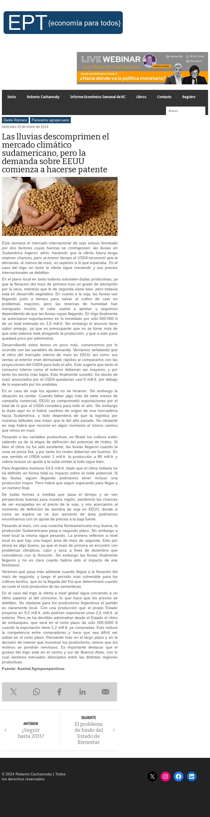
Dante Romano (15, 120)
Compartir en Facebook (59, 691)
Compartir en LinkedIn (82, 691)
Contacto (164, 97)
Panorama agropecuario (50, 120)
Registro (189, 97)
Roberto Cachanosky (43, 97)
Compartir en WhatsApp (36, 691)
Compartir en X (13, 691)
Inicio (11, 97)
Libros (141, 97)
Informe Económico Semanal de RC (98, 97)
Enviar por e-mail (105, 691)
